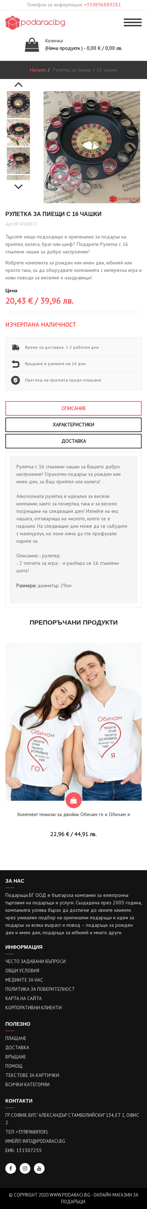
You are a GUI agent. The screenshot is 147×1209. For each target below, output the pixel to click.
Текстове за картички (32, 1075)
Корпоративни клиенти (33, 1008)
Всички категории (27, 1085)
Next (18, 183)
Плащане (15, 1038)
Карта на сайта (23, 998)
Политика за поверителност (40, 989)
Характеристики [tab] (73, 424)
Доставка (17, 1048)
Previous (18, 80)
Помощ (13, 1066)
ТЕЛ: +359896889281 (26, 1132)
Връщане (15, 1057)
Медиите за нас (24, 980)
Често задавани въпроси (35, 961)
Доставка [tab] (73, 441)
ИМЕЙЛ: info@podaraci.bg (35, 1141)
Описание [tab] (73, 408)
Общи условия (22, 971)
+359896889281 (102, 4)
